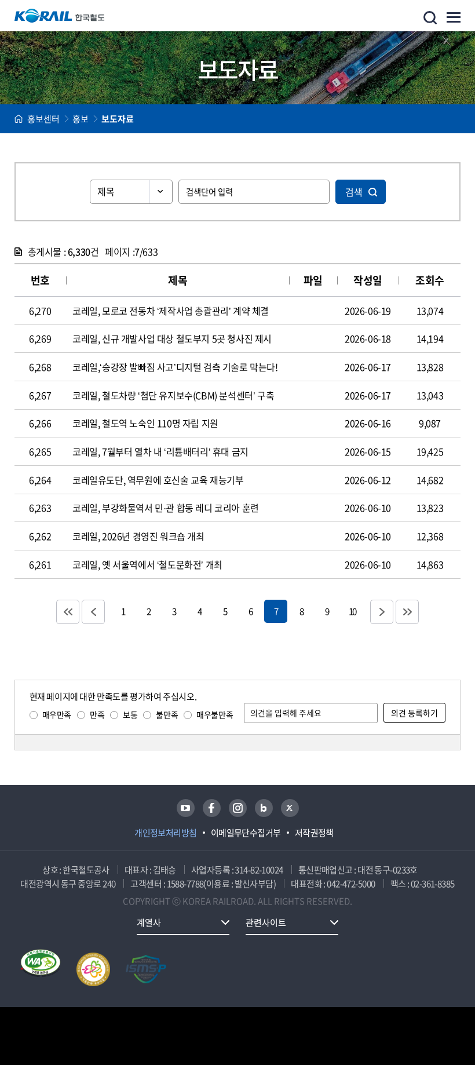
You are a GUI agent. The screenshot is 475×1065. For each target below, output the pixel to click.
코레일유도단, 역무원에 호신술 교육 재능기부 (157, 480)
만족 (97, 714)
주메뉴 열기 (454, 17)
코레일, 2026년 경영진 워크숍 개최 (138, 536)
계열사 (149, 922)
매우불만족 (214, 714)
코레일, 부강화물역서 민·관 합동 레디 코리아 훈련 (165, 508)
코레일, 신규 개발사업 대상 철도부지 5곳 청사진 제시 (172, 338)
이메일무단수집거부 (246, 832)
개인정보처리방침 (165, 832)
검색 (354, 192)
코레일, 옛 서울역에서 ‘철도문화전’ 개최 (147, 564)
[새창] (186, 808)
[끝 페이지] (407, 612)
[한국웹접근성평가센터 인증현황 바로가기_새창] (40, 969)
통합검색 (430, 17)
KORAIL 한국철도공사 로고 (59, 16)
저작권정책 (314, 832)
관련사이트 (266, 922)
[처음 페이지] (67, 612)
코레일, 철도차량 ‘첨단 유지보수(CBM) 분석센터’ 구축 (173, 395)
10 (352, 611)
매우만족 (56, 714)
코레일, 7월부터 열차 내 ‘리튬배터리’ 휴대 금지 (160, 451)
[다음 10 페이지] (381, 612)
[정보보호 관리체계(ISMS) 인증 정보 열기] (146, 969)
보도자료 (117, 118)
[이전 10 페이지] (93, 612)
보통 (130, 714)
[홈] (18, 119)
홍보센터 (43, 118)
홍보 (80, 118)
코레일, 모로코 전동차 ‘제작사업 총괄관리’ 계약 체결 (170, 311)
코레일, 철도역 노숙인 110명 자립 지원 (145, 423)
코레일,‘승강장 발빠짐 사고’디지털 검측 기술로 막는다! (175, 367)
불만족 (167, 714)
